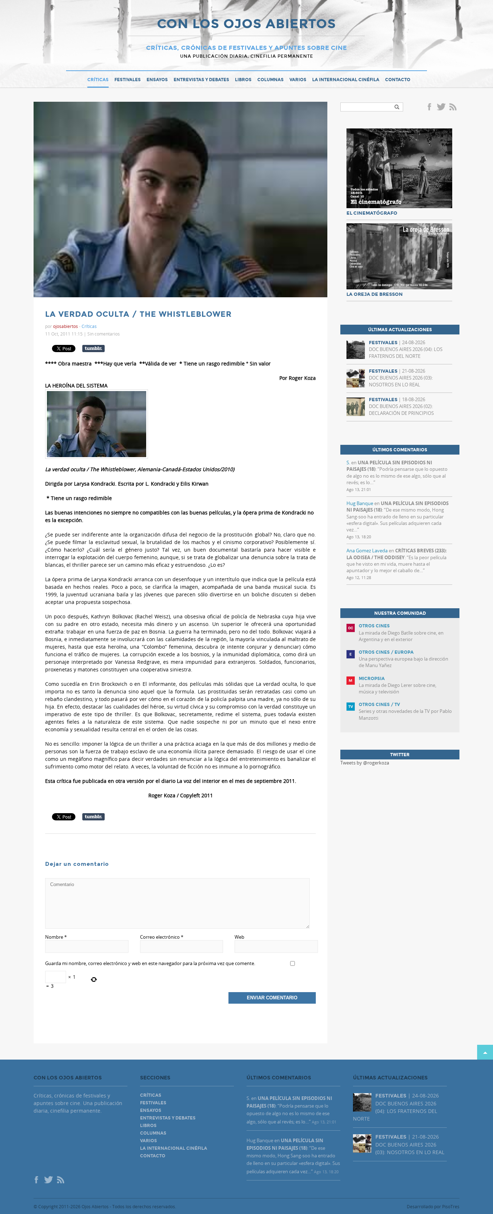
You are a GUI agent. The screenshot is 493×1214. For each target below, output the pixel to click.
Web (239, 937)
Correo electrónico (161, 937)
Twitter (441, 107)
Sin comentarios (103, 334)
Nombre (56, 937)
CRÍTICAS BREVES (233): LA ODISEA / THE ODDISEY (396, 553)
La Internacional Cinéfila (345, 79)
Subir (485, 1052)
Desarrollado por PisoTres (433, 1206)
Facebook (430, 107)
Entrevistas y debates (201, 79)
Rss (453, 107)
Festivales (127, 79)
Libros (243, 79)
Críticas (98, 79)
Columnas (270, 79)
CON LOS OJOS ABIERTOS (246, 24)
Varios (297, 79)
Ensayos (157, 79)
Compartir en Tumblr (93, 348)
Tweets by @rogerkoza (364, 762)
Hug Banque (359, 503)
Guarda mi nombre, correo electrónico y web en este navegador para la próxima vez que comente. (150, 963)
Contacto (397, 79)
